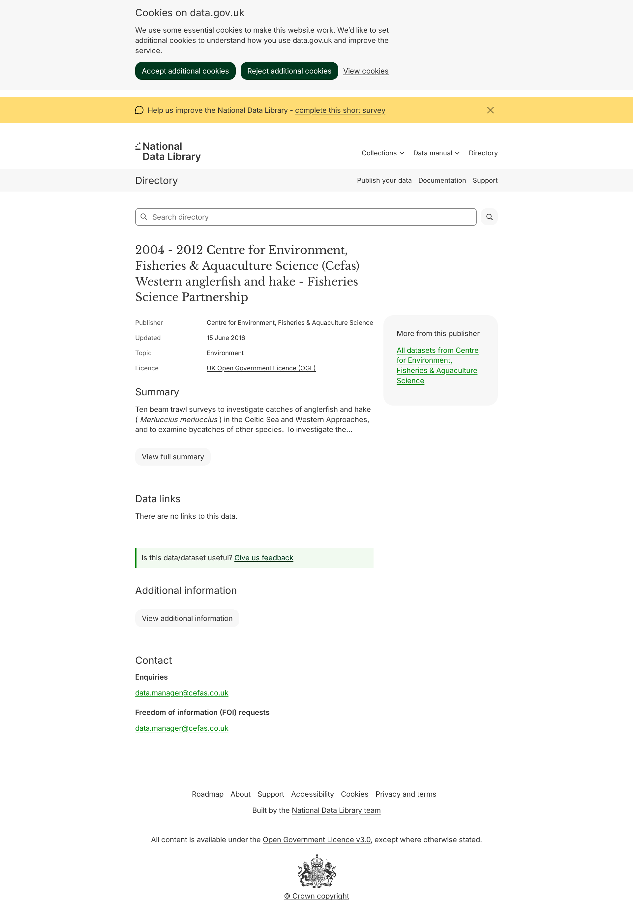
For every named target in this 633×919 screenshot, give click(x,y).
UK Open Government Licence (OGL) (261, 368)
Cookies (355, 794)
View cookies (366, 71)
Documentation (442, 180)
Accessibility (312, 794)
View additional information (187, 618)
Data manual (432, 153)
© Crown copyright (316, 896)
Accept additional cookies (185, 71)
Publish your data (384, 180)
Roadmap (208, 794)
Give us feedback (263, 557)
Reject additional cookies (289, 71)
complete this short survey (340, 110)
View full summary (173, 456)
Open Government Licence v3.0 (317, 839)
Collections (379, 153)
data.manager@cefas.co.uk (181, 693)
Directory (483, 153)
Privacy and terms (406, 794)
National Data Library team (336, 810)
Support (485, 180)
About (240, 794)
